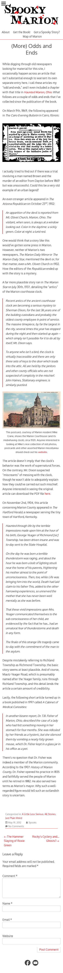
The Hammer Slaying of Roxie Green (14, 841)
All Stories (50, 814)
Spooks (33, 822)
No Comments (16, 826)
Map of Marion (32, 36)
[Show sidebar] (3, 3)
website (42, 452)
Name (7, 903)
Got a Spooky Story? (47, 32)
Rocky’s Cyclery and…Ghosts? (45, 839)
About (6, 32)
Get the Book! (21, 32)
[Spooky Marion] (31, 26)
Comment (9, 876)
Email (7, 919)
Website (7, 936)
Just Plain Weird (13, 818)
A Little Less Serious (32, 814)
